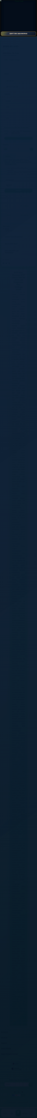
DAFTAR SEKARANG (18, 33)
